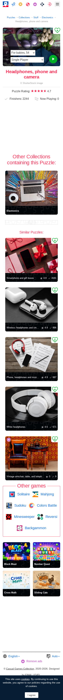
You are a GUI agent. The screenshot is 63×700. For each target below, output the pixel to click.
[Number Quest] (46, 551)
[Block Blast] (16, 551)
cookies (25, 679)
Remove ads (34, 661)
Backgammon (35, 528)
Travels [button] (28, 4)
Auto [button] (55, 656)
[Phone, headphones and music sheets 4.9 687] (31, 354)
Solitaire (23, 494)
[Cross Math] (16, 580)
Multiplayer (13, 4)
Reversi (50, 517)
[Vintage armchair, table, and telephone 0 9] (31, 453)
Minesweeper (24, 517)
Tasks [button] (20, 4)
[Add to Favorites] (56, 31)
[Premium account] (35, 4)
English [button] (13, 656)
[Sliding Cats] (46, 580)
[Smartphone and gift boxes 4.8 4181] (31, 255)
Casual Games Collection (20, 668)
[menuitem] (13, 4)
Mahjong (47, 494)
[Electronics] (31, 188)
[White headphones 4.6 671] (31, 404)
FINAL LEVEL (32, 674)
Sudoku (19, 505)
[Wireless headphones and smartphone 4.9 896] (31, 305)
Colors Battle (46, 505)
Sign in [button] (49, 4)
